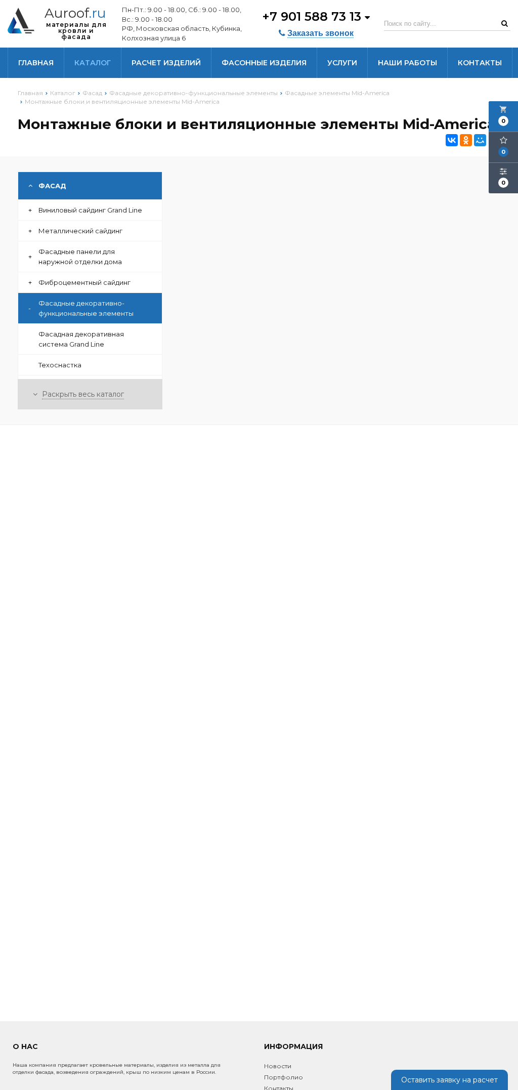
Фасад (52, 186)
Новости (277, 1066)
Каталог (92, 62)
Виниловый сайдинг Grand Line (85, 210)
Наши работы (407, 62)
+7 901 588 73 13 (313, 16)
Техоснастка (59, 365)
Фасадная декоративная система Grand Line (81, 339)
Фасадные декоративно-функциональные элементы (81, 308)
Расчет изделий (166, 62)
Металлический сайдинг (75, 231)
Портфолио (283, 1077)
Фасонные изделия (264, 62)
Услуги (342, 62)
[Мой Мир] (480, 140)
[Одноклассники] (466, 140)
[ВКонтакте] (452, 140)
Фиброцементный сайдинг (79, 282)
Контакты (480, 62)
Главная (36, 62)
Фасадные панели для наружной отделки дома (75, 256)
